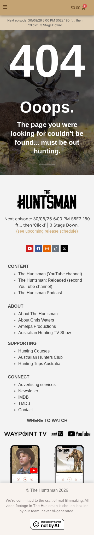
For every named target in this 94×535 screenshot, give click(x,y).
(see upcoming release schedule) (47, 231)
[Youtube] (29, 248)
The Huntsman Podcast (40, 293)
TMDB (24, 403)
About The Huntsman (38, 314)
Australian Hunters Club (40, 357)
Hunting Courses (34, 351)
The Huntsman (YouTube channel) (50, 274)
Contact (25, 410)
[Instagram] (47, 248)
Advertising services (37, 384)
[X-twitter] (64, 248)
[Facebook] (38, 248)
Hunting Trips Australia (39, 363)
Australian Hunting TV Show (44, 332)
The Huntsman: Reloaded (42, 280)
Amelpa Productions (37, 326)
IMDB (23, 397)
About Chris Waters (36, 320)
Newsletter (28, 391)
